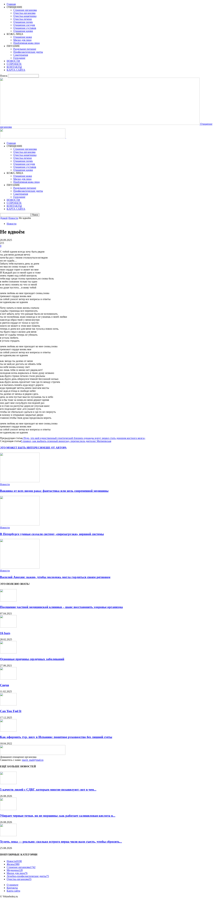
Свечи (4, 685)
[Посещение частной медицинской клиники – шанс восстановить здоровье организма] (8, 600)
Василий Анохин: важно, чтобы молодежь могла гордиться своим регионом (55, 577)
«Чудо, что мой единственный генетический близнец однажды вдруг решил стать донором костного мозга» (83, 438)
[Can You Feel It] (8, 704)
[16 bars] (8, 626)
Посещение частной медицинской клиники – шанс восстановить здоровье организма (61, 607)
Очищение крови (23, 31)
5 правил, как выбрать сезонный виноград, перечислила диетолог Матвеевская (66, 441)
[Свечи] (8, 678)
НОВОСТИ (13, 61)
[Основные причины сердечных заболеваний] (8, 652)
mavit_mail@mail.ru (32, 760)
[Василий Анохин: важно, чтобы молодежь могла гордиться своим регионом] (20, 567)
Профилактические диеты (28, 52)
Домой (4, 218)
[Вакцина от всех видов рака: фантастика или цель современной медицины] (20, 481)
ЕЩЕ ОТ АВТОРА (55, 447)
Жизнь (13, 864)
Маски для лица (22, 40)
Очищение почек (23, 22)
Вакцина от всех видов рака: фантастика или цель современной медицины (54, 491)
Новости (13, 218)
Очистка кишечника (24, 16)
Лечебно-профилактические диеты (28, 876)
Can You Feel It (10, 711)
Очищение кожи (22, 37)
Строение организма (25, 10)
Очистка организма (24, 13)
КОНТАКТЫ (14, 66)
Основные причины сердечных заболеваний (32, 659)
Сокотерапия (20, 55)
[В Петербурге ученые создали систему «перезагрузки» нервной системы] (20, 524)
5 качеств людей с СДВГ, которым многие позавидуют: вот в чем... (48, 789)
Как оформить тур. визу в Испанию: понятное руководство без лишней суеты (56, 737)
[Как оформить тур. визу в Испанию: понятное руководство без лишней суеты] (8, 730)
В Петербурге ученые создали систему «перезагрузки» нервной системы (52, 534)
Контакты (12, 887)
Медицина (15, 870)
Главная (11, 4)
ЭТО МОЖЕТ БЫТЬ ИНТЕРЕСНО (22, 447)
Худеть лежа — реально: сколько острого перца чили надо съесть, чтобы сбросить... (61, 841)
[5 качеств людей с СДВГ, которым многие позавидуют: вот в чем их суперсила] (8, 783)
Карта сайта (13, 890)
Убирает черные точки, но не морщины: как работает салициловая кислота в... (57, 815)
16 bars (5, 633)
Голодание (19, 58)
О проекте (12, 884)
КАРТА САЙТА (16, 69)
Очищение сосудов (24, 25)
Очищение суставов (24, 28)
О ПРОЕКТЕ (14, 64)
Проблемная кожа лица (26, 43)
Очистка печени (22, 19)
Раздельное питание (24, 49)
